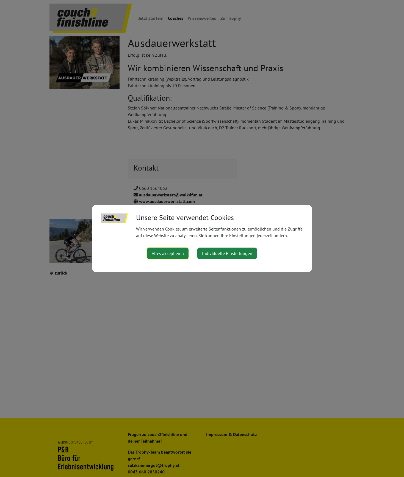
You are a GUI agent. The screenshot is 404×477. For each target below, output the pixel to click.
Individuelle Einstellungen (227, 253)
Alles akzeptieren (168, 253)
